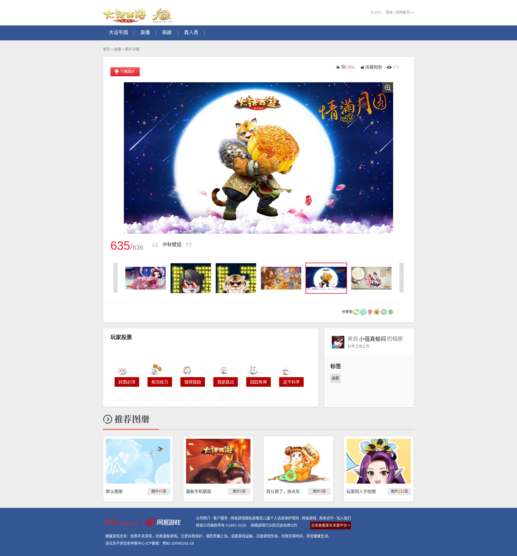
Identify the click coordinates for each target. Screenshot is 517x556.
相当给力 (159, 382)
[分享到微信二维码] (356, 311)
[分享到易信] (363, 311)
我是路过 (225, 382)
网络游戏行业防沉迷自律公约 (274, 525)
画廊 (117, 49)
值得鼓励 (192, 382)
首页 (106, 49)
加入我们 (344, 518)
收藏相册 (373, 67)
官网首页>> (405, 12)
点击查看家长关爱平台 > (330, 525)
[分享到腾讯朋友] (391, 311)
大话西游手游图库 (138, 12)
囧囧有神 (258, 382)
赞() (348, 67)
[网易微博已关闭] (370, 311)
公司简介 (203, 518)
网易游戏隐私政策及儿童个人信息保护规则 (265, 518)
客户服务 (220, 518)
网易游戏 (309, 518)
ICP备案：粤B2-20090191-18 (170, 543)
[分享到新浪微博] (377, 311)
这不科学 (291, 382)
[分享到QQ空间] (384, 311)
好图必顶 (126, 382)
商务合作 (326, 518)
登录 (389, 12)
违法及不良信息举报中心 (125, 543)
